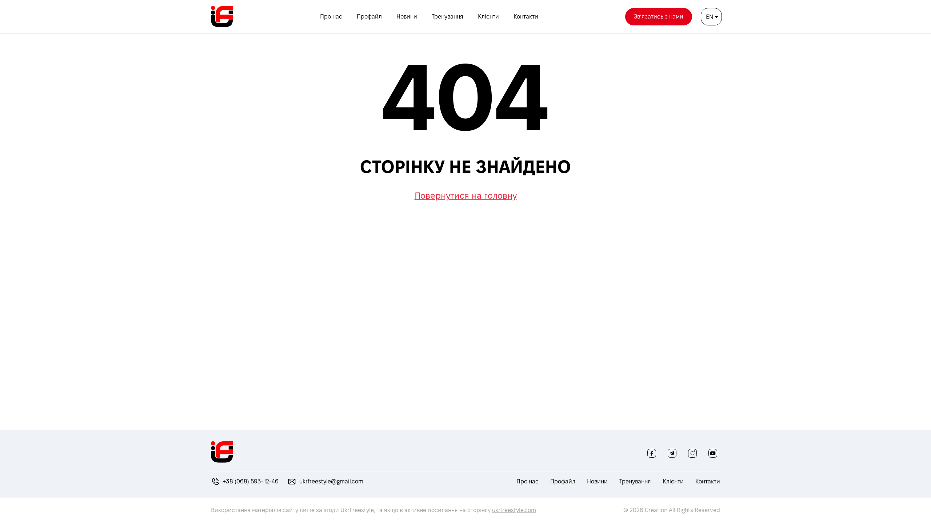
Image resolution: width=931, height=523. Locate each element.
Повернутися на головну (466, 195)
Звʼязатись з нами (658, 16)
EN (709, 17)
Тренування (447, 16)
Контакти (526, 16)
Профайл (369, 16)
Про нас (331, 16)
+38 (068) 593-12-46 (251, 481)
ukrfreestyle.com (514, 510)
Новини (406, 16)
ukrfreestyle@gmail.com (331, 481)
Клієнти (488, 16)
